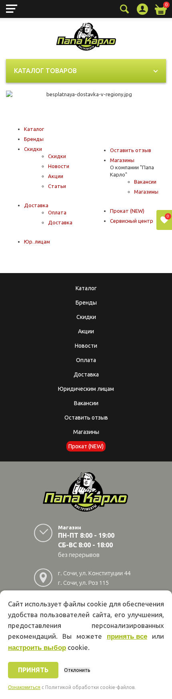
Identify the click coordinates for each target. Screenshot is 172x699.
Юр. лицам (37, 241)
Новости (58, 166)
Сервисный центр (131, 221)
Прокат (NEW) (127, 211)
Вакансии (145, 181)
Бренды (34, 139)
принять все (127, 636)
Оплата (57, 212)
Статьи (57, 186)
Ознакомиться (24, 687)
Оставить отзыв (130, 150)
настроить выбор (37, 647)
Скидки (33, 149)
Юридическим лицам (86, 389)
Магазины (122, 160)
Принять (33, 669)
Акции (55, 176)
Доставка (36, 205)
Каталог (34, 129)
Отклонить (77, 670)
